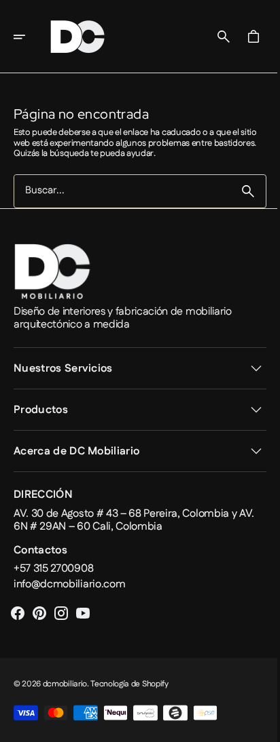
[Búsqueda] (238, 191)
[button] (28, 37)
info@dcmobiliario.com (69, 584)
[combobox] (117, 191)
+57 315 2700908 (53, 568)
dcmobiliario (65, 684)
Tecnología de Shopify (129, 684)
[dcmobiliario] (77, 36)
